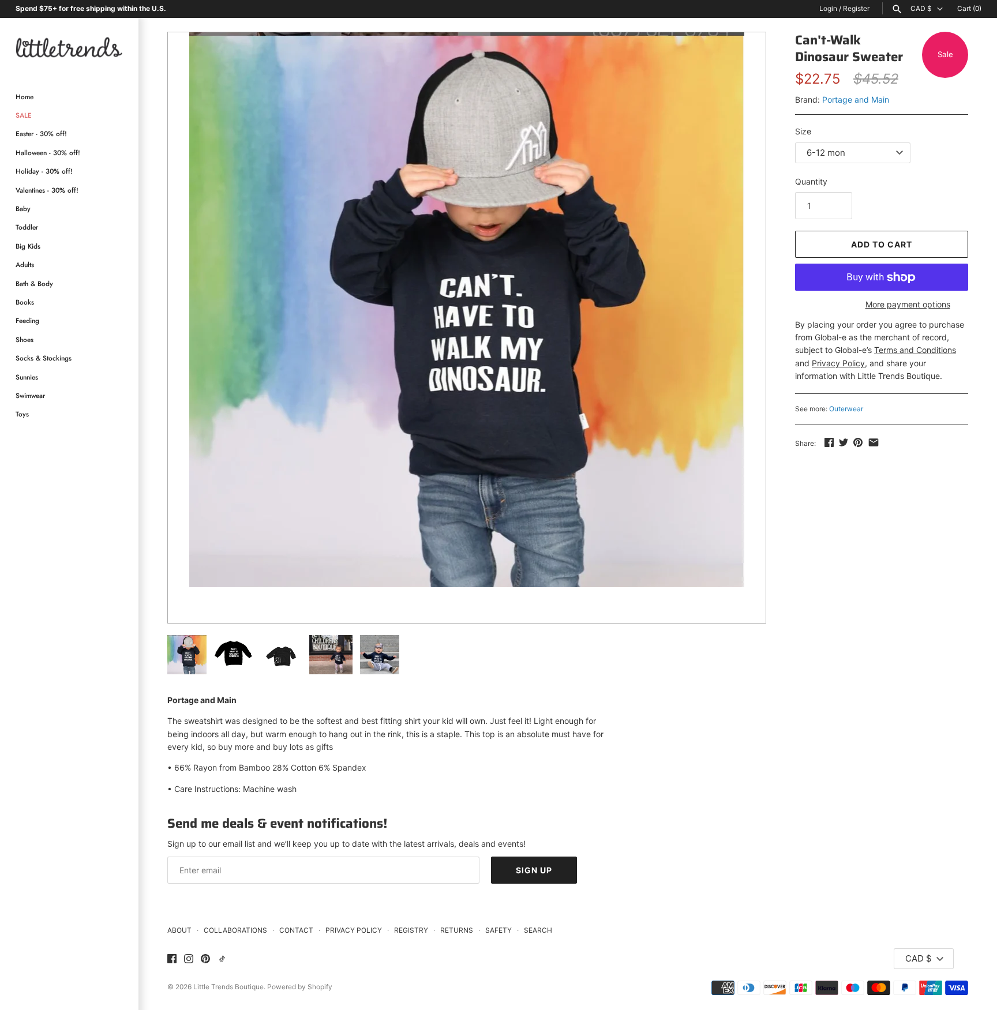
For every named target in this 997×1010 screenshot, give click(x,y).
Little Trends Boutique (228, 986)
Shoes (24, 339)
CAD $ (921, 9)
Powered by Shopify (299, 986)
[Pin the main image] (858, 442)
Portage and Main (855, 99)
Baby (23, 208)
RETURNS (456, 930)
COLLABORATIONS (235, 930)
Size (803, 131)
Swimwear (30, 395)
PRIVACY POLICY (353, 930)
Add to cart (881, 244)
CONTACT (296, 930)
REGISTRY (411, 930)
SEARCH (538, 930)
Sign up (534, 870)
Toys (22, 414)
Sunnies (27, 377)
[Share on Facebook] (829, 442)
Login (828, 8)
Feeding (27, 320)
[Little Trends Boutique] (69, 47)
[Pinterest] (205, 959)
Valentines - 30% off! (47, 190)
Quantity (811, 181)
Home (24, 97)
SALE (24, 115)
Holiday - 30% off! (44, 171)
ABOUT (179, 930)
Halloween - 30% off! (48, 152)
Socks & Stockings (44, 358)
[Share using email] (873, 442)
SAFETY (498, 930)
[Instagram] (188, 959)
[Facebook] (172, 959)
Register (856, 8)
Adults (25, 264)
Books (25, 302)
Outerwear (846, 408)
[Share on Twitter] (843, 442)
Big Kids (28, 246)
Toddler (27, 227)
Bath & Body (34, 283)
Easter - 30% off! (41, 133)
